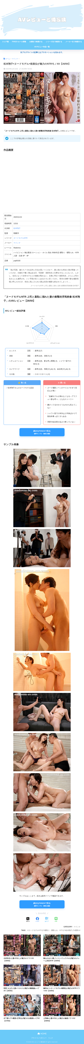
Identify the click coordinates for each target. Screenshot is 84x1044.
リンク (50, 1038)
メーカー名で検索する (73, 41)
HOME (43, 1033)
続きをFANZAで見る (42, 432)
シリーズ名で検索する (54, 41)
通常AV (77, 930)
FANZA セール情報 (19, 41)
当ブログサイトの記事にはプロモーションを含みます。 (42, 52)
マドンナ (17, 243)
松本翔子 (17, 228)
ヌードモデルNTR (20, 238)
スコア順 (5, 41)
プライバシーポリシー (39, 1038)
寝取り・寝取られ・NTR (54, 930)
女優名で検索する (36, 41)
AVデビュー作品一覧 (42, 47)
